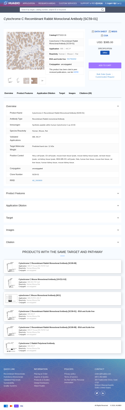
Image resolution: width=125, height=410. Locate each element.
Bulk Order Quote (104, 74)
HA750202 (71, 59)
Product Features (25, 93)
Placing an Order (40, 374)
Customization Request (105, 77)
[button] (9, 50)
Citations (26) (85, 93)
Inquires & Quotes (41, 377)
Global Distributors (41, 383)
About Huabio (39, 386)
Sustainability (9, 383)
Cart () (118, 3)
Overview (8, 93)
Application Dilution (46, 93)
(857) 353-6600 (101, 377)
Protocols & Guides (42, 380)
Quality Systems (10, 386)
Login (109, 3)
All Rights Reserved (101, 405)
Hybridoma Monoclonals (13, 377)
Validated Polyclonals (12, 380)
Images (72, 93)
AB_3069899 (37, 180)
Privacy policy (70, 374)
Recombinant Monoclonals (14, 374)
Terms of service (71, 377)
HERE (76, 72)
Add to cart (105, 65)
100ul (105, 53)
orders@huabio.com (103, 374)
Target (62, 93)
